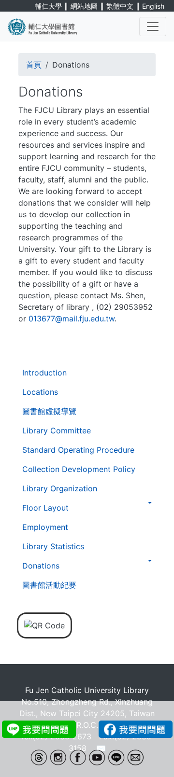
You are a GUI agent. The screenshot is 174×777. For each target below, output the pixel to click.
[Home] (48, 26)
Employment (45, 527)
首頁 (34, 64)
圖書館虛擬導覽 (49, 411)
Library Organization (59, 488)
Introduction (44, 372)
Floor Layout (45, 508)
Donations (40, 565)
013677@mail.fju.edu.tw (72, 318)
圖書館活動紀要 (49, 585)
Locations (40, 392)
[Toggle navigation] (152, 26)
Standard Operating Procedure (78, 450)
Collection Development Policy (78, 469)
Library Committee (56, 430)
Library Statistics (53, 546)
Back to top (147, 750)
